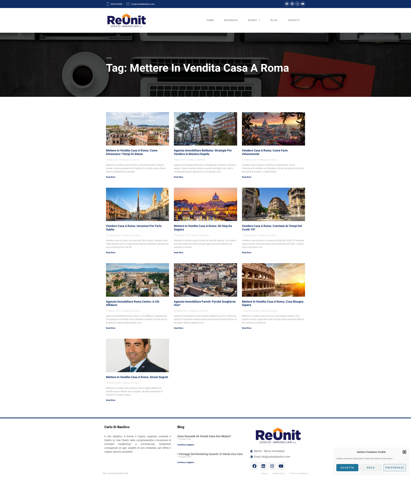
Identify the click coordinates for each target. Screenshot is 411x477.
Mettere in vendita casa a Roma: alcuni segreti (137, 377)
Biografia (231, 20)
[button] (404, 452)
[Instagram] (297, 4)
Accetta (347, 467)
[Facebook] (287, 4)
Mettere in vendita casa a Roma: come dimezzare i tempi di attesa (131, 152)
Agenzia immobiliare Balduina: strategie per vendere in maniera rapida (203, 152)
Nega (371, 467)
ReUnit (252, 20)
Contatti (294, 20)
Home (210, 20)
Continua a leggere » (186, 445)
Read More (110, 177)
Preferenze (394, 467)
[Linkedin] (292, 4)
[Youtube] (303, 4)
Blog (274, 20)
